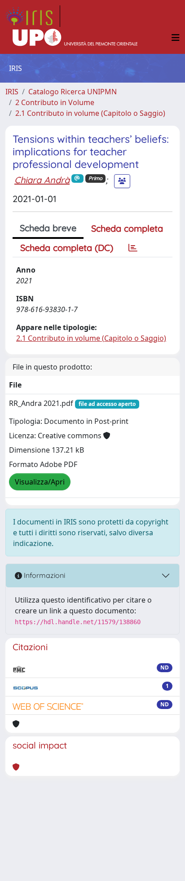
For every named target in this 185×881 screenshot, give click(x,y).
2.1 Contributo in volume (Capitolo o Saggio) (90, 113)
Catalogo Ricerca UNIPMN (72, 92)
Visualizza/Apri (40, 482)
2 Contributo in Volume (54, 102)
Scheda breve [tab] (48, 227)
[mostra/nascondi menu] (176, 37)
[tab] (133, 247)
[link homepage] (32, 16)
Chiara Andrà (42, 179)
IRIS (11, 92)
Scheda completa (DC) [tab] (66, 247)
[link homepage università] (75, 37)
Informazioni (43, 575)
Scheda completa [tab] (127, 228)
